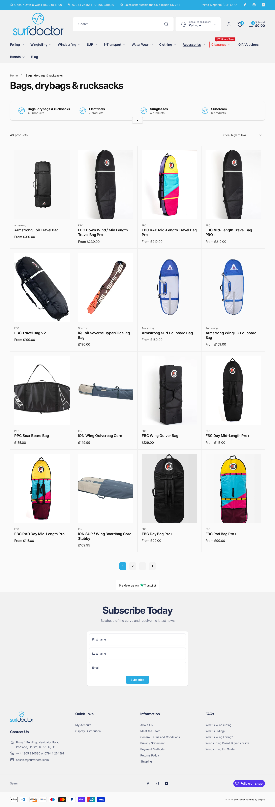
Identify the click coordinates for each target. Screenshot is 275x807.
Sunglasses (159, 109)
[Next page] (152, 566)
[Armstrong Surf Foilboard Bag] (169, 314)
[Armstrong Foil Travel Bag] (42, 211)
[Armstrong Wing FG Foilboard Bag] (233, 314)
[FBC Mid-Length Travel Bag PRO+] (233, 211)
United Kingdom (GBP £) (217, 4)
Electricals (97, 109)
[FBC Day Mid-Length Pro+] (233, 417)
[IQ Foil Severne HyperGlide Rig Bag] (105, 314)
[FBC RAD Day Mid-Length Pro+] (42, 515)
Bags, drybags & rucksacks (49, 109)
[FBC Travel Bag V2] (42, 314)
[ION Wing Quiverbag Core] (105, 417)
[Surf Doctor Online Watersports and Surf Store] (21, 721)
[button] (256, 24)
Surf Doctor (239, 799)
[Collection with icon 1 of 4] (137, 120)
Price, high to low (234, 135)
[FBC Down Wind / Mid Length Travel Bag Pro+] (105, 211)
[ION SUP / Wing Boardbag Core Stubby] (105, 515)
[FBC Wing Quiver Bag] (169, 417)
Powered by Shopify (255, 799)
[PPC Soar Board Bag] (42, 417)
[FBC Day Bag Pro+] (169, 515)
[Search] (166, 24)
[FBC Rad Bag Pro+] (233, 515)
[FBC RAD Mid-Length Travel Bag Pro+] (169, 211)
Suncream (219, 109)
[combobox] (123, 24)
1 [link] (122, 566)
